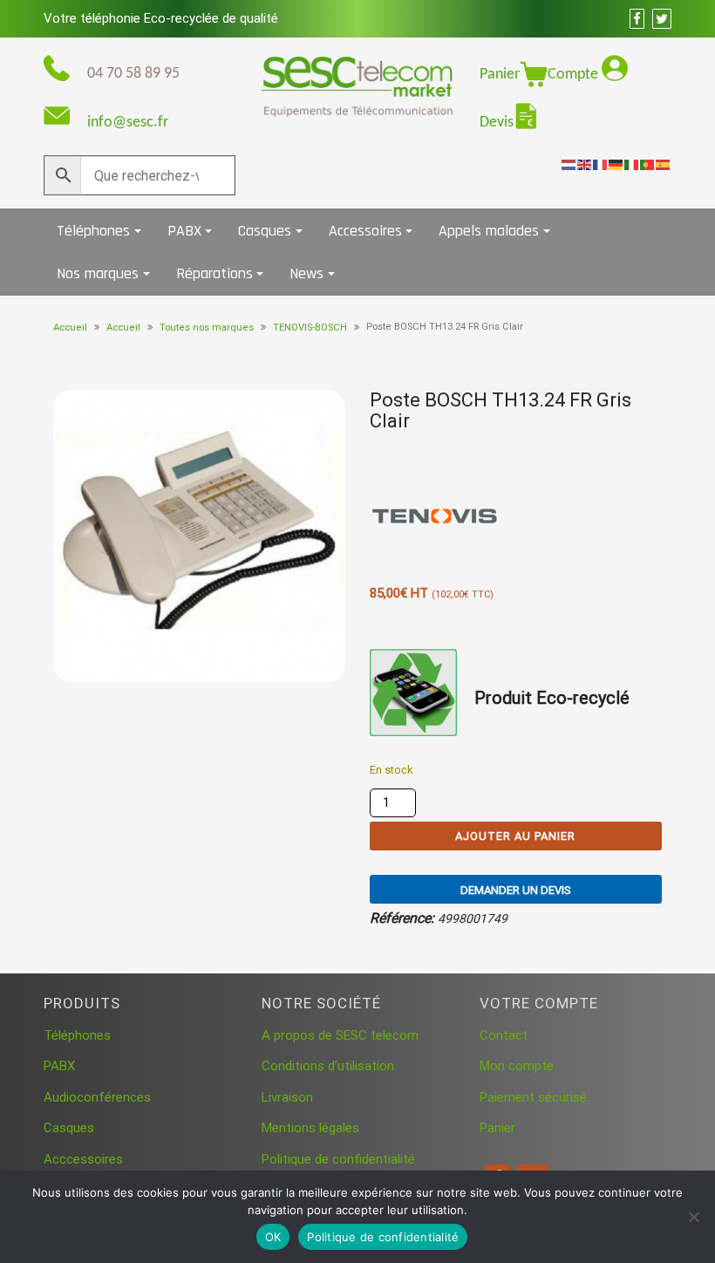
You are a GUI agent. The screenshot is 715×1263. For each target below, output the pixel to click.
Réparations (214, 273)
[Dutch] (569, 164)
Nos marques (98, 273)
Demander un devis (515, 890)
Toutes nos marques (207, 327)
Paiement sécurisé (533, 1097)
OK (273, 1237)
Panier (500, 74)
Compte (575, 74)
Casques (264, 231)
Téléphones (93, 231)
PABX (184, 231)
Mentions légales (310, 1128)
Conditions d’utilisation (328, 1066)
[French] (601, 164)
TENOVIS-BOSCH (310, 327)
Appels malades (489, 231)
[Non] (693, 1216)
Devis (497, 122)
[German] (616, 164)
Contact (504, 1035)
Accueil (70, 327)
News (306, 273)
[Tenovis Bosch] (435, 516)
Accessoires (365, 231)
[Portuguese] (648, 164)
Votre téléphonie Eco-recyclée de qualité (161, 18)
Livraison (287, 1097)
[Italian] (632, 164)
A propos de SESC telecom (340, 1035)
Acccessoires (83, 1159)
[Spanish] (663, 164)
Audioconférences (97, 1097)
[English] (585, 164)
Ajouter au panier (515, 836)
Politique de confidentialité (338, 1159)
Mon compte (517, 1066)
